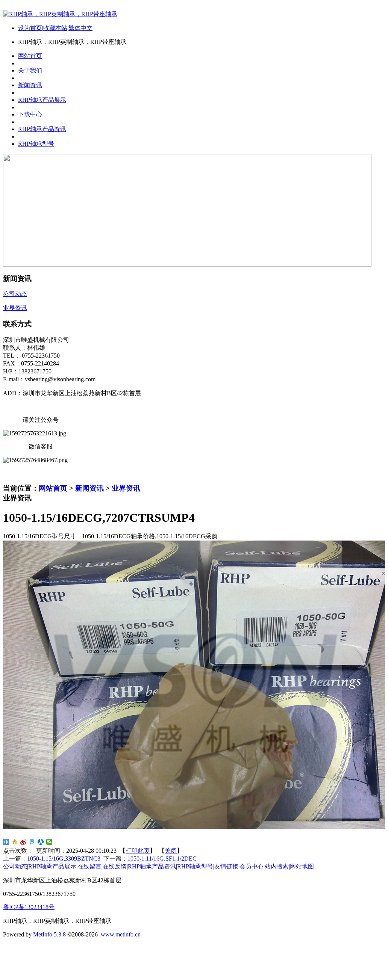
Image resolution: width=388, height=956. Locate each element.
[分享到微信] (49, 842)
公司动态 (15, 866)
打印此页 (138, 850)
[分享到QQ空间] (15, 842)
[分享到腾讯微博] (32, 842)
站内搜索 (277, 866)
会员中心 (251, 866)
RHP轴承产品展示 (52, 866)
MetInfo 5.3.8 (49, 934)
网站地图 (302, 866)
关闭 (171, 850)
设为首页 (30, 28)
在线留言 (89, 866)
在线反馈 (115, 866)
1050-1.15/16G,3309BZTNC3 (63, 858)
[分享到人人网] (41, 842)
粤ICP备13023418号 (29, 907)
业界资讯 (126, 488)
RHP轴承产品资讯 (152, 866)
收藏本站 (55, 28)
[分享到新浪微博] (23, 842)
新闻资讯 (89, 488)
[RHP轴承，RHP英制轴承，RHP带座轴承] (60, 14)
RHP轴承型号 (195, 866)
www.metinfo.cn (121, 934)
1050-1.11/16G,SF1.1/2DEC (162, 858)
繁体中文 (80, 28)
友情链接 (226, 866)
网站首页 (53, 488)
